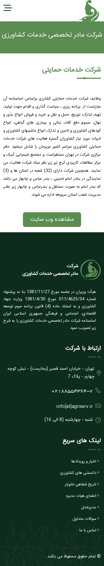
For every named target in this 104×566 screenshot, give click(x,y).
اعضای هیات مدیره (81, 496)
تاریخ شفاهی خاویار (80, 484)
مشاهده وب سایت (52, 219)
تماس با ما (87, 530)
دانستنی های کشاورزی (78, 473)
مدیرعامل (88, 507)
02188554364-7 (72, 391)
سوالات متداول (84, 519)
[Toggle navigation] (9, 10)
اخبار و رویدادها (83, 461)
